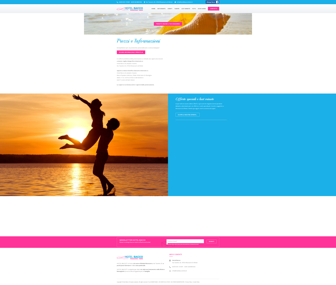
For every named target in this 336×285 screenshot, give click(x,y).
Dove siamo (202, 8)
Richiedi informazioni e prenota (130, 52)
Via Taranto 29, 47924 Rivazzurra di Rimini (159, 2)
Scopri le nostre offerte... (187, 115)
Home (153, 8)
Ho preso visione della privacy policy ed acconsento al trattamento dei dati (183, 244)
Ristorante (162, 8)
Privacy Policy (188, 282)
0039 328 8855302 (136, 2)
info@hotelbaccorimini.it (184, 2)
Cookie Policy (196, 282)
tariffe (176, 8)
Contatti (213, 8)
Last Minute (185, 8)
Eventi (170, 8)
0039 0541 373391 (124, 2)
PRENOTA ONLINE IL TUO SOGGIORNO (168, 24)
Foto (194, 8)
